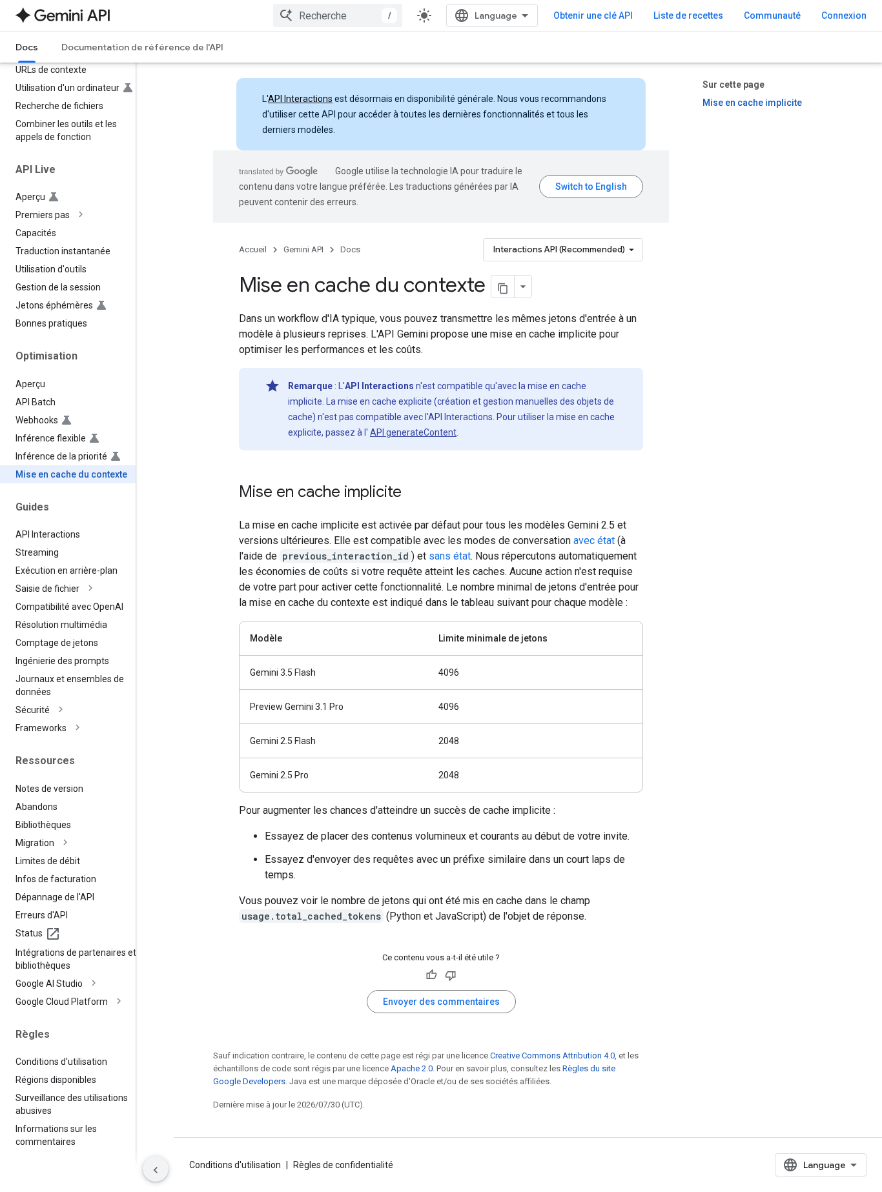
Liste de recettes (688, 15)
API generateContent (413, 432)
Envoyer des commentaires (441, 1001)
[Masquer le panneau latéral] (156, 1169)
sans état (450, 556)
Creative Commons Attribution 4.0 (552, 1055)
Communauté (772, 15)
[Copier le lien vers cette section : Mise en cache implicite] (414, 493)
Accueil (253, 249)
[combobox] (337, 15)
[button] (78, 215)
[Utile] (431, 975)
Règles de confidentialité (343, 1165)
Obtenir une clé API (593, 15)
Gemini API (303, 249)
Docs (26, 47)
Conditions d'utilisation (235, 1165)
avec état (594, 540)
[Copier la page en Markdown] (503, 287)
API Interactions (300, 99)
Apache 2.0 (412, 1068)
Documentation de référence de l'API (142, 47)
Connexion (844, 15)
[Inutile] (450, 975)
